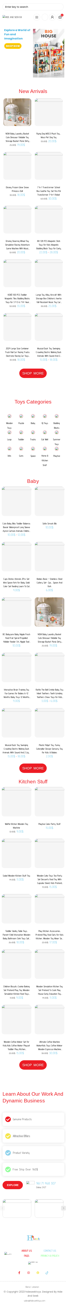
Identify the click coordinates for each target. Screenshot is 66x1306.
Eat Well (44, 439)
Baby (33, 423)
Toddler (21, 439)
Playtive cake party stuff (49, 824)
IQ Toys (45, 423)
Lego (9, 439)
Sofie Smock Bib (49, 523)
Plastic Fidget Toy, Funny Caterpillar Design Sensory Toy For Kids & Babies (49, 749)
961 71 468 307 (46, 1183)
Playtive (56, 456)
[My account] (52, 17)
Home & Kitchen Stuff (44, 460)
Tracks (33, 439)
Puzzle (21, 423)
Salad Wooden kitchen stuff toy (16, 875)
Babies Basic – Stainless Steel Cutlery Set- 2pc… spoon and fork (49, 583)
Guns (21, 455)
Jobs (9, 455)
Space (33, 456)
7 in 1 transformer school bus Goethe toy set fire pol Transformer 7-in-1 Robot (49, 191)
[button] (63, 1208)
